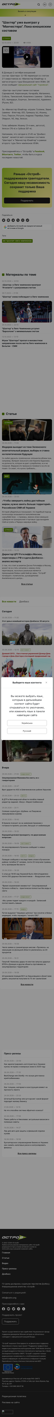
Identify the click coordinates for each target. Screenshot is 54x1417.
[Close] (46, 682)
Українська (27, 723)
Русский (27, 731)
